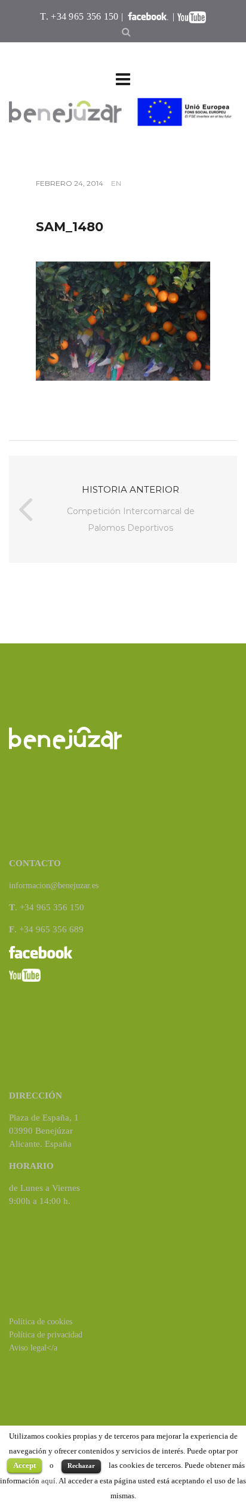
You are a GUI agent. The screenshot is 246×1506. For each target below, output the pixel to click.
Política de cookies (40, 1321)
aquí (48, 1480)
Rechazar (81, 1465)
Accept (24, 1465)
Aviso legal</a (33, 1347)
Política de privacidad (45, 1334)
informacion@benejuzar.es (54, 885)
